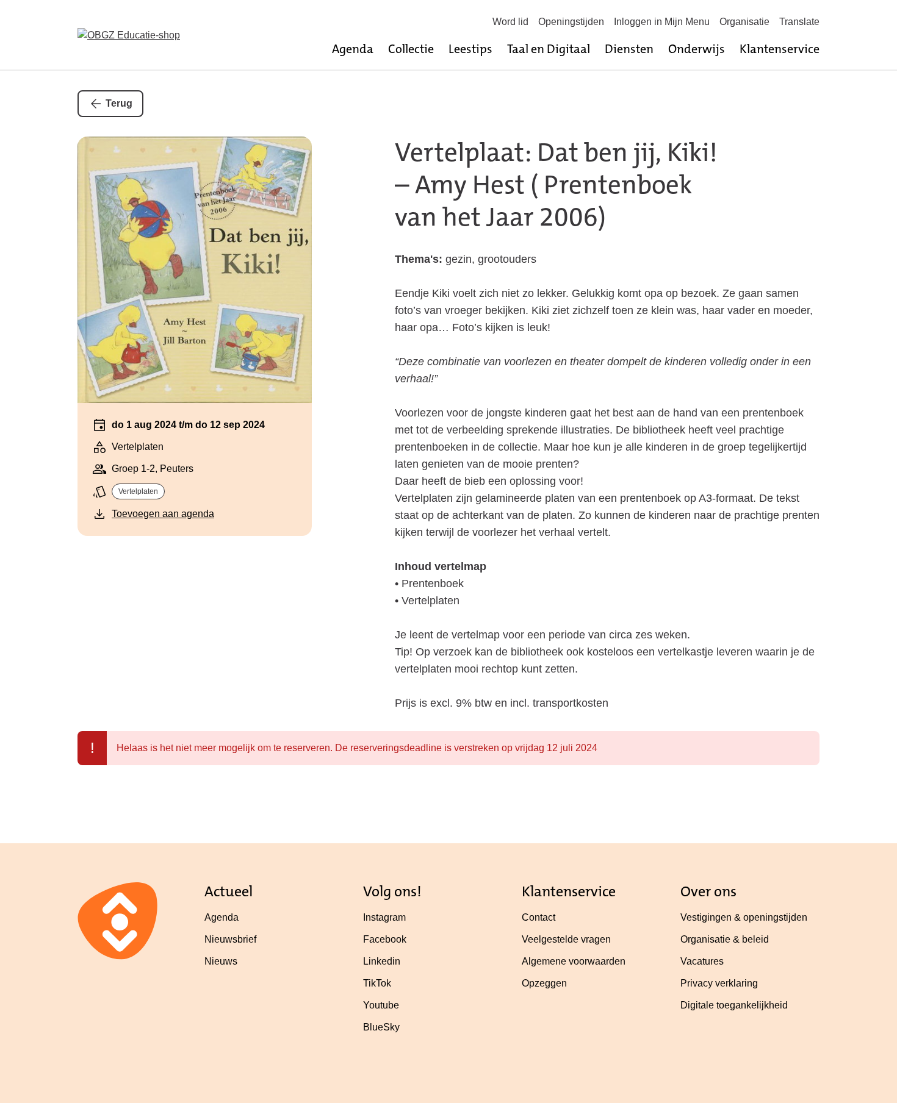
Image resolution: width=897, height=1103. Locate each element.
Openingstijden (571, 21)
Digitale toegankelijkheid (734, 1005)
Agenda (352, 48)
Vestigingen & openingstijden (743, 917)
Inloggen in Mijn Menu (662, 21)
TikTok (377, 983)
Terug (119, 103)
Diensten (629, 48)
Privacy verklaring (719, 983)
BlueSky (381, 1027)
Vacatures (702, 961)
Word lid (510, 21)
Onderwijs (696, 48)
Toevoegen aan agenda (163, 514)
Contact (538, 917)
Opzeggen (544, 983)
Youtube (381, 1005)
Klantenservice (780, 48)
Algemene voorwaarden (573, 961)
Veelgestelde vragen (566, 939)
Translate (799, 21)
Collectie (411, 48)
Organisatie (744, 21)
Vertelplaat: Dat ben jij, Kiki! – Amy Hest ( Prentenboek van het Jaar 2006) (556, 184)
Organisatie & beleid (724, 939)
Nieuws (220, 961)
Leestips (470, 48)
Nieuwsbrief (230, 939)
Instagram (384, 917)
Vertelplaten (138, 491)
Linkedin (381, 961)
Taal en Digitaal (548, 48)
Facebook (384, 939)
